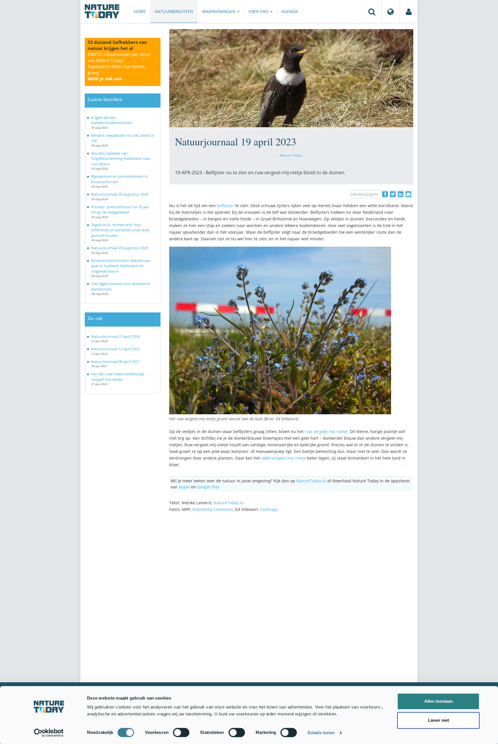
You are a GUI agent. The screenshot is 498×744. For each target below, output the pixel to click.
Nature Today (291, 155)
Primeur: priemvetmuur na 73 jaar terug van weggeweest (120, 209)
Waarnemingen (219, 11)
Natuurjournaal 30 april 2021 (115, 361)
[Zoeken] (371, 11)
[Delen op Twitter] (393, 194)
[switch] (181, 732)
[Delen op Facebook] (385, 194)
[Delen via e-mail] (408, 194)
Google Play (208, 487)
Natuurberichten (174, 11)
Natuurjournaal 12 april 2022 (115, 348)
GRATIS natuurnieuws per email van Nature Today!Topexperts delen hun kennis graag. (119, 66)
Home (140, 11)
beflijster (225, 205)
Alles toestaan (438, 701)
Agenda (290, 11)
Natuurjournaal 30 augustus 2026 (119, 194)
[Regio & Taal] (390, 11)
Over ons (259, 11)
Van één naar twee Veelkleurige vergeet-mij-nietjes (117, 376)
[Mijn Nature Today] (409, 11)
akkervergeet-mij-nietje (283, 458)
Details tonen (321, 732)
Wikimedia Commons (212, 509)
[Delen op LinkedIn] (400, 194)
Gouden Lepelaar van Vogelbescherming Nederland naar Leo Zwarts (120, 158)
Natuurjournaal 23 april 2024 (115, 336)
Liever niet (438, 720)
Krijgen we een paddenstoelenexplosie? (112, 120)
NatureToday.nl (311, 480)
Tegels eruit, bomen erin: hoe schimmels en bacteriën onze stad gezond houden (120, 230)
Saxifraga (269, 509)
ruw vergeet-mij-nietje (326, 431)
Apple (184, 487)
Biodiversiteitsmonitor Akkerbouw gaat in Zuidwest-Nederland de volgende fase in (120, 266)
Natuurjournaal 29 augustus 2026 (119, 247)
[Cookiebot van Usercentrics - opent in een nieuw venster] (49, 732)
